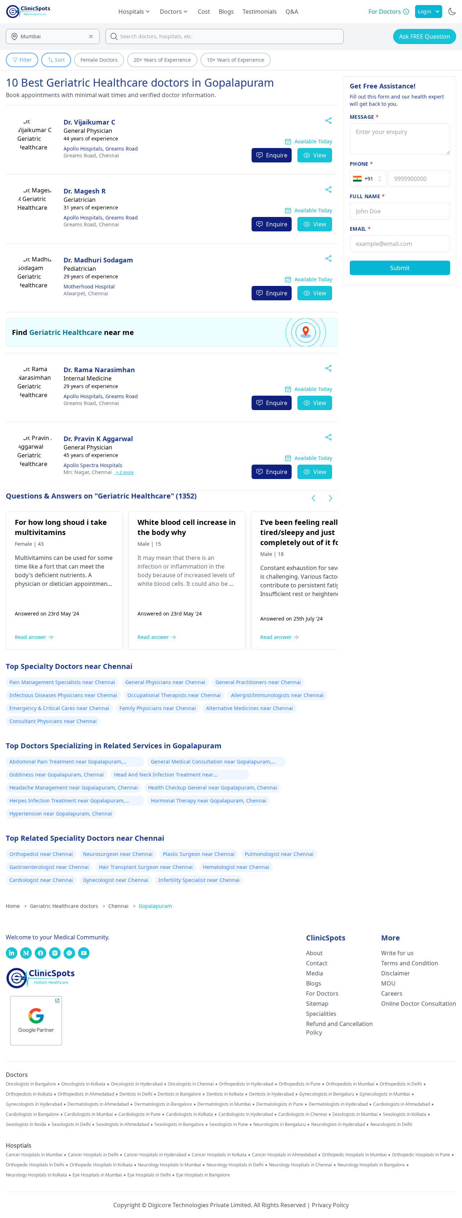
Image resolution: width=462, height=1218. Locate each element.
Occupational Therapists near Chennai (174, 695)
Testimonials (260, 12)
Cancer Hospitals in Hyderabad (155, 1155)
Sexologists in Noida (26, 1124)
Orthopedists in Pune (300, 1084)
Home (16, 905)
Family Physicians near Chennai (157, 708)
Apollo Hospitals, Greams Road (101, 148)
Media (314, 973)
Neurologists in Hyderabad (338, 1124)
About (314, 953)
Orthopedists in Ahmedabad (86, 1094)
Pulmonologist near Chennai (279, 854)
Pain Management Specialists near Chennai (62, 682)
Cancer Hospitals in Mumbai (34, 1155)
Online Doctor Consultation (418, 1004)
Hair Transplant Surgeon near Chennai (146, 867)
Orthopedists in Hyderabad (246, 1084)
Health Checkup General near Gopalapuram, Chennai (212, 787)
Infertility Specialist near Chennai (199, 879)
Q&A (292, 12)
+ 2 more (124, 472)
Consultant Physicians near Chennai (53, 721)
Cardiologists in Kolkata (189, 1114)
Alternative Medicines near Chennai (249, 708)
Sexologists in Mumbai (355, 1114)
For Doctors (322, 993)
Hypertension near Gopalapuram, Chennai (60, 813)
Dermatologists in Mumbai (224, 1104)
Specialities (321, 1014)
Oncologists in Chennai (191, 1084)
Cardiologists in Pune (139, 1114)
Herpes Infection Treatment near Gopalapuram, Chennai (67, 801)
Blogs (226, 12)
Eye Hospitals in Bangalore (203, 1175)
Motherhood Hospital (89, 286)
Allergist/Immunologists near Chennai (277, 695)
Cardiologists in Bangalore (32, 1114)
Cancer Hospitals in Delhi (93, 1155)
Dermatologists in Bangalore (163, 1104)
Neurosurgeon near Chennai (118, 854)
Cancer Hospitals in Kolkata (219, 1155)
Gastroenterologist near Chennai (49, 867)
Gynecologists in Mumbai (384, 1094)
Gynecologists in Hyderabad (34, 1104)
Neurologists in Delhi (391, 1124)
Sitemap (317, 1004)
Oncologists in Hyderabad (136, 1084)
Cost (204, 12)
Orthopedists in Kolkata (29, 1094)
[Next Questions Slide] (330, 498)
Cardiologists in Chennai (302, 1114)
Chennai (91, 155)
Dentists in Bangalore (179, 1094)
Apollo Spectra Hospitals (93, 465)
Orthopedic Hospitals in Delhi (35, 1165)
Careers (391, 993)
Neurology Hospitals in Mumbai (169, 1165)
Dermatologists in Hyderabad (338, 1104)
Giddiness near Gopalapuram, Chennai (56, 774)
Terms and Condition (409, 963)
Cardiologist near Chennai (41, 879)
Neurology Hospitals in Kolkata (36, 1175)
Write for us (397, 953)
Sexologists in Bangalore (179, 1124)
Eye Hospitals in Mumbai (97, 1175)
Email (360, 228)
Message (364, 116)
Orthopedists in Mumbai (350, 1084)
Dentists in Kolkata (225, 1094)
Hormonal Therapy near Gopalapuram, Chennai (208, 800)
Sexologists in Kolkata (404, 1114)
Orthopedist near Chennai (41, 854)
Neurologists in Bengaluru (279, 1124)
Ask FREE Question (424, 36)
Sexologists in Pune (228, 1124)
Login (424, 11)
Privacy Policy (330, 1205)
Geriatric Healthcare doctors (67, 905)
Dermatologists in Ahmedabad (98, 1104)
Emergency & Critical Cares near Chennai (59, 708)
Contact (316, 963)
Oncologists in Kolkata (83, 1084)
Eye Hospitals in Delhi (149, 1175)
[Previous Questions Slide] (313, 498)
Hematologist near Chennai (236, 867)
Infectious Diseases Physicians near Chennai (63, 695)
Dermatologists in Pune (279, 1104)
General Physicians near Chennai (165, 682)
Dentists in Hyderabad (271, 1094)
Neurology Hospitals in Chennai (300, 1165)
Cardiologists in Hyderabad (245, 1114)
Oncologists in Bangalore (31, 1084)
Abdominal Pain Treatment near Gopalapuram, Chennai (66, 762)
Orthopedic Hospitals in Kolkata (101, 1165)
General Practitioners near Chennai (258, 682)
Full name (367, 196)
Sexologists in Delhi (71, 1124)
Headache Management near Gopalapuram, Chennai (73, 787)
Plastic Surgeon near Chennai (199, 854)
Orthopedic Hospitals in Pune (421, 1155)
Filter (25, 59)
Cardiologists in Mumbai (88, 1114)
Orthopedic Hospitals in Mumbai (354, 1155)
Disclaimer (395, 973)
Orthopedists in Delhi (401, 1084)
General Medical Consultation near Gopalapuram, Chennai (211, 762)
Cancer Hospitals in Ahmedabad (284, 1155)
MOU (388, 983)
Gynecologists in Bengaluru (326, 1094)
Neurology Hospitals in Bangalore (371, 1165)
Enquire (276, 155)
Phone (361, 163)
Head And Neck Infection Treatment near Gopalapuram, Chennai (163, 775)
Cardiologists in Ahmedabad (401, 1104)
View (319, 155)
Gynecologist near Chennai (115, 879)
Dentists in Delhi (135, 1094)
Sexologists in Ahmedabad (122, 1124)
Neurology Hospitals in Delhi (234, 1165)
